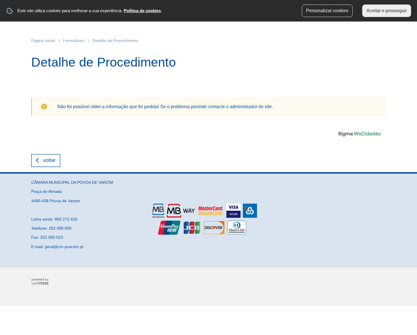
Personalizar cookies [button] (327, 10)
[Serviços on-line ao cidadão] (359, 133)
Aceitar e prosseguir (387, 10)
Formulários (74, 40)
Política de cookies (142, 10)
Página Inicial (43, 40)
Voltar (49, 160)
